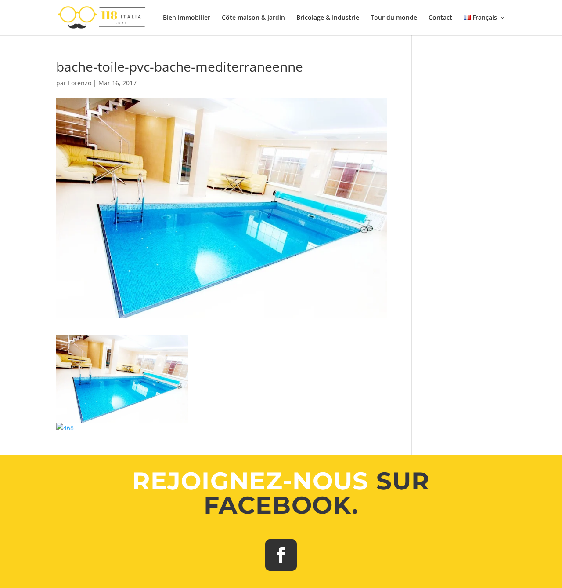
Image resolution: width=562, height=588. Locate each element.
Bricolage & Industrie (327, 18)
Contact (440, 18)
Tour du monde (394, 18)
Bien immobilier (186, 18)
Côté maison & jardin (253, 18)
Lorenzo (79, 83)
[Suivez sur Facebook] (281, 555)
